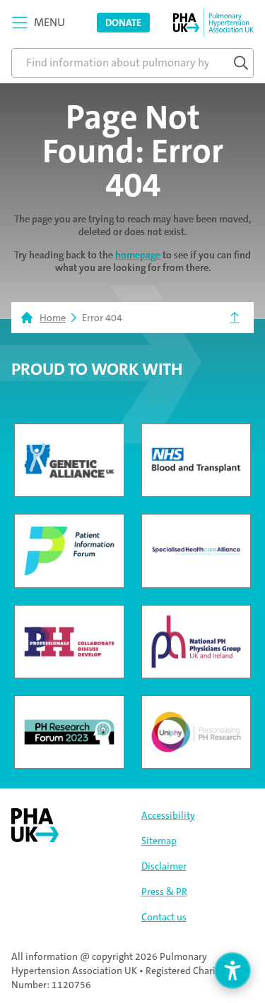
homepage (137, 254)
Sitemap (159, 840)
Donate (123, 22)
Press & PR (164, 891)
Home (53, 317)
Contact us (164, 917)
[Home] (213, 22)
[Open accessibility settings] (232, 970)
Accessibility (168, 815)
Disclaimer (164, 866)
